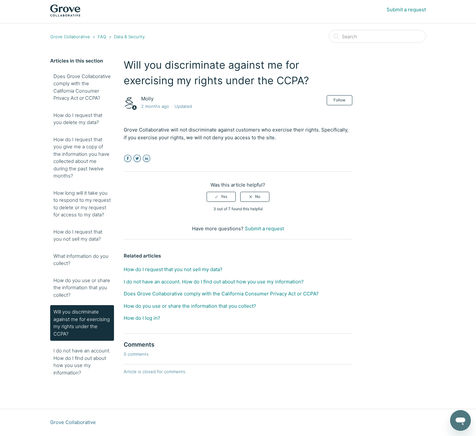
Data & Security (129, 36)
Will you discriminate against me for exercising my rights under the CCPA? (81, 323)
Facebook (128, 159)
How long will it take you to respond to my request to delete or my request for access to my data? (82, 204)
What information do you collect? (80, 260)
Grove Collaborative (70, 36)
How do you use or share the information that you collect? (81, 287)
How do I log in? (142, 318)
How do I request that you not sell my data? (77, 235)
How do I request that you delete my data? (77, 119)
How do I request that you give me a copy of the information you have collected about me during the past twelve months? (81, 157)
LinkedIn (146, 159)
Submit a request (406, 9)
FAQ (102, 36)
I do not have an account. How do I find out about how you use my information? (81, 362)
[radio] (221, 196)
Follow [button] (340, 100)
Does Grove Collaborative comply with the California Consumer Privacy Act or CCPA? (82, 87)
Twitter (137, 159)
